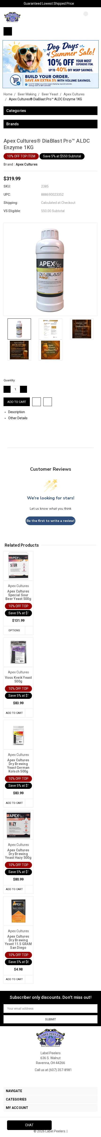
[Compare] (82, 17)
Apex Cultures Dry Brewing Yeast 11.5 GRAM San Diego (18, 942)
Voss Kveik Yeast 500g (18, 679)
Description (17, 412)
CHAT (29, 1125)
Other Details (18, 418)
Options (14, 630)
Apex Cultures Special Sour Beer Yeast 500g (18, 595)
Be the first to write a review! (50, 521)
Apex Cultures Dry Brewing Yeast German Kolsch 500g (18, 765)
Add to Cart (14, 713)
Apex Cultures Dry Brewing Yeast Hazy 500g (18, 853)
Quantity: (9, 380)
